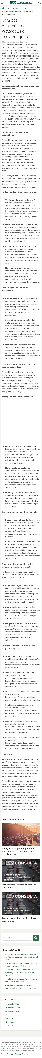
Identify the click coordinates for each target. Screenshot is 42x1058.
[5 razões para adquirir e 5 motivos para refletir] (21, 903)
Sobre (3, 1054)
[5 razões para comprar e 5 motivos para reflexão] (21, 870)
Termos (18, 1054)
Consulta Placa (12, 1011)
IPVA (8, 1015)
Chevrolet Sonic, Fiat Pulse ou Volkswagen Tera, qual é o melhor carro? (19, 972)
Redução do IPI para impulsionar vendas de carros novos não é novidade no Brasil (18, 851)
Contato (10, 1054)
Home (8, 8)
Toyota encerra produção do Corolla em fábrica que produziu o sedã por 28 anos (21, 957)
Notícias (9, 1018)
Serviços (10, 1022)
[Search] (36, 938)
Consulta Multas (13, 1008)
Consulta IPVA (12, 1004)
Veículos (19, 8)
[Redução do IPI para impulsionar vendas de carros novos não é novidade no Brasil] (21, 834)
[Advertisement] (21, 421)
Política (25, 1054)
